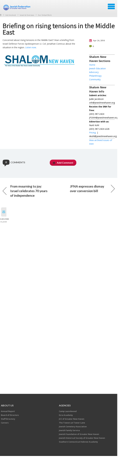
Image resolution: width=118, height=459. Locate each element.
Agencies (65, 405)
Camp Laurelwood (68, 411)
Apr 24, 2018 (99, 40)
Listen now (30, 47)
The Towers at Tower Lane (72, 422)
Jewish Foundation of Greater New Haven (79, 434)
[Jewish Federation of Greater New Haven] (17, 7)
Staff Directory (8, 418)
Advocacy (94, 72)
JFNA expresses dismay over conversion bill (87, 188)
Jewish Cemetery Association (73, 426)
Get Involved (10, 15)
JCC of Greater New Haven (71, 418)
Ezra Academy (66, 415)
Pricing (92, 132)
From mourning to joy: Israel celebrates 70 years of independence (28, 190)
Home (92, 64)
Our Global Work (45, 15)
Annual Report (8, 411)
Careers (5, 422)
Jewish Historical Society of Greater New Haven (82, 438)
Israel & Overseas (27, 15)
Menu (111, 6)
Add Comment (65, 162)
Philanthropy (95, 75)
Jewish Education (97, 68)
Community (95, 79)
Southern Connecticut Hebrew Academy (78, 441)
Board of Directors (10, 415)
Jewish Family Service (69, 430)
